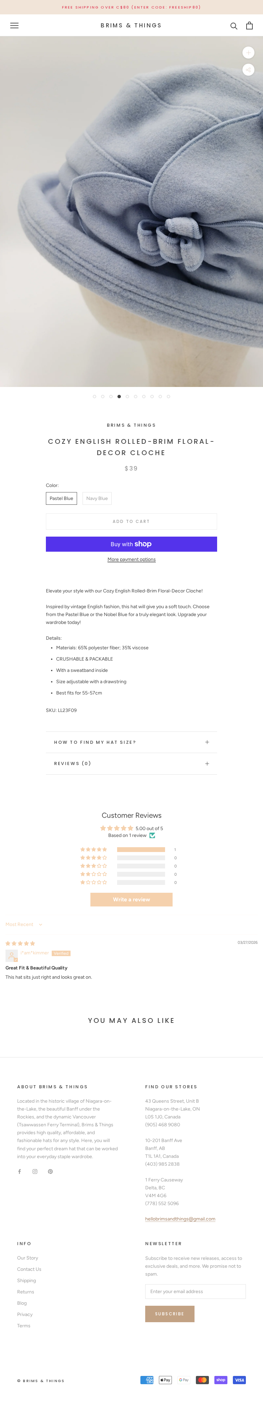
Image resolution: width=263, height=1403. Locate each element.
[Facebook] (19, 1171)
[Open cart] (249, 25)
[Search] (234, 25)
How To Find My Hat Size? (95, 742)
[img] (20, 944)
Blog (22, 1303)
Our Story (27, 1258)
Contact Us (29, 1269)
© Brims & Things (41, 1380)
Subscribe (170, 1314)
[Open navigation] (14, 25)
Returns (25, 1292)
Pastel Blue (61, 498)
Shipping (26, 1280)
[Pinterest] (50, 1171)
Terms (23, 1326)
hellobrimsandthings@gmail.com (180, 1219)
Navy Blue (97, 498)
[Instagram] (35, 1171)
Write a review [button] (131, 899)
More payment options (132, 559)
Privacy (25, 1314)
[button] (94, 849)
